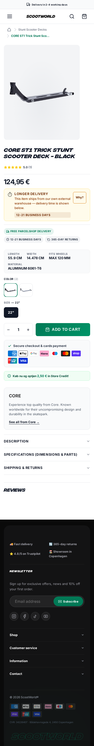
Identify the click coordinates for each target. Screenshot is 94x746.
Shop (14, 635)
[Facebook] (24, 616)
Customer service (23, 648)
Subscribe (70, 601)
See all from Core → (24, 422)
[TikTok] (35, 616)
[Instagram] (14, 616)
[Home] (9, 29)
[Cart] (84, 16)
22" (11, 312)
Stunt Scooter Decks (32, 29)
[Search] (72, 16)
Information (19, 661)
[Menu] (9, 16)
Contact (16, 674)
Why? (80, 197)
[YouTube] (45, 616)
